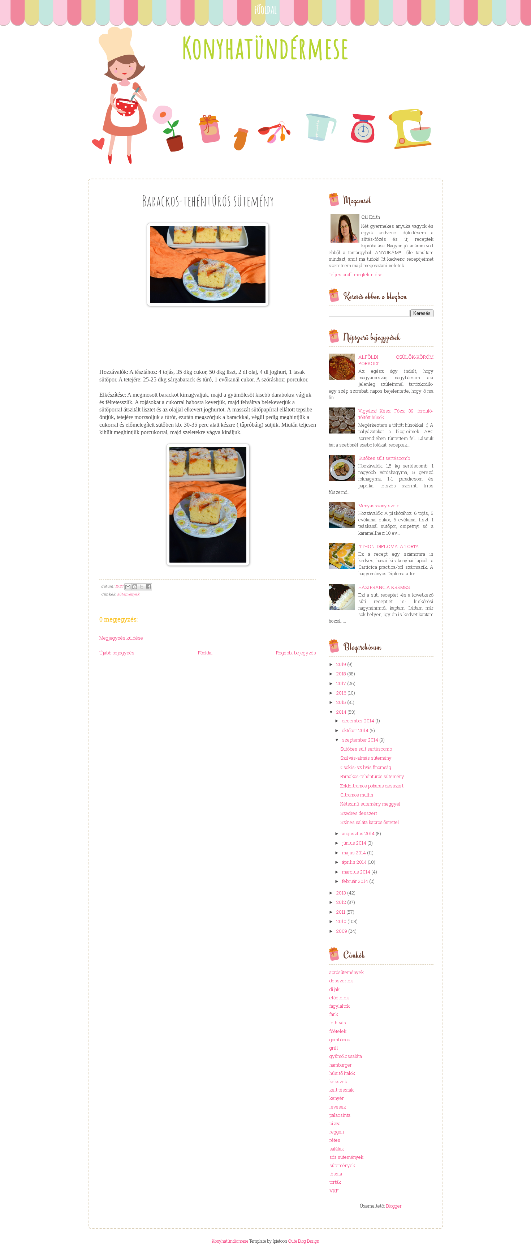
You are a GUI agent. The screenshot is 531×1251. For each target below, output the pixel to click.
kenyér (336, 1098)
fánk (333, 1014)
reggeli (336, 1131)
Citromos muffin (356, 794)
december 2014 (358, 720)
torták (335, 1182)
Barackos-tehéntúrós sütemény (372, 776)
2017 (341, 683)
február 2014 (355, 881)
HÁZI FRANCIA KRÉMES (384, 587)
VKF (333, 1190)
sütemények (128, 594)
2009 (341, 931)
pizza (335, 1123)
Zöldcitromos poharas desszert (371, 785)
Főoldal (265, 10)
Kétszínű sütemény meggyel (370, 803)
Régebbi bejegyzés (296, 652)
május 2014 (354, 852)
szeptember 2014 (360, 739)
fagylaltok (339, 1006)
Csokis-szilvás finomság (365, 767)
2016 (341, 692)
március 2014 (356, 871)
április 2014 (354, 862)
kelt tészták (341, 1089)
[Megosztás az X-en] (141, 586)
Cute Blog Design (303, 1241)
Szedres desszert (358, 813)
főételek (337, 1031)
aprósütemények (346, 972)
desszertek (341, 980)
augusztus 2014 (358, 833)
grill (333, 1048)
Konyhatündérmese (265, 47)
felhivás (337, 1022)
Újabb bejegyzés (116, 652)
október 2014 (355, 730)
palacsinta (339, 1115)
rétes (334, 1140)
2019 (341, 664)
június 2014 (354, 843)
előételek (339, 997)
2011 (340, 912)
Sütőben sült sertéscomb (384, 458)
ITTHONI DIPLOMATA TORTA (388, 546)
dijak (334, 989)
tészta (335, 1173)
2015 (341, 702)
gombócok (339, 1039)
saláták (336, 1148)
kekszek (338, 1081)
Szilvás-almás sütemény (366, 758)
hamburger (340, 1065)
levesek (337, 1106)
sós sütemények (346, 1157)
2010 (341, 921)
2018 (341, 673)
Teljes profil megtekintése (356, 274)
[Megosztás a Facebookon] (148, 586)
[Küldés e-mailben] (127, 586)
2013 (341, 892)
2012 (341, 902)
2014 (341, 712)
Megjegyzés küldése (121, 638)
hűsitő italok (342, 1073)
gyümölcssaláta (345, 1056)
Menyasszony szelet (379, 505)
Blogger (393, 1206)
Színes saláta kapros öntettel (369, 822)
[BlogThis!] (134, 586)
